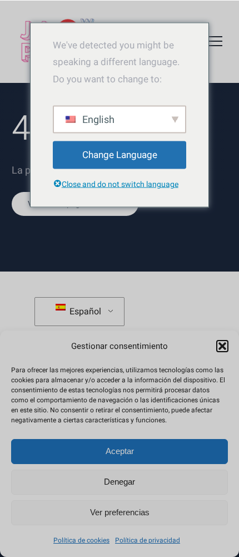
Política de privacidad (147, 540)
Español (84, 311)
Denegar (119, 481)
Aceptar (120, 451)
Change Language (119, 154)
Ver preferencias (120, 512)
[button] (222, 346)
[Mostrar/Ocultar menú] (214, 41)
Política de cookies (81, 540)
